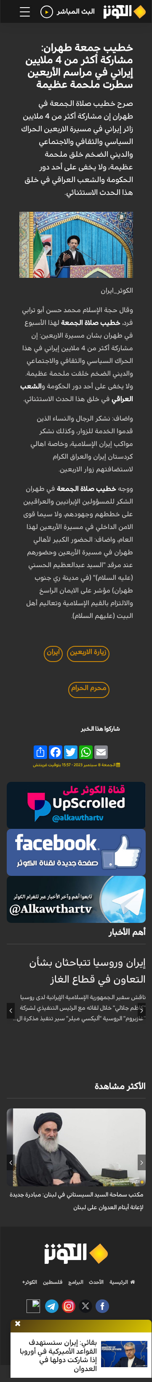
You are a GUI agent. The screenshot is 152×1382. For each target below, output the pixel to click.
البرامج (75, 1282)
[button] (142, 1010)
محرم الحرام (89, 687)
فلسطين (53, 1282)
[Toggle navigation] (25, 12)
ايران (53, 651)
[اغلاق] (18, 1324)
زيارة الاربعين (88, 651)
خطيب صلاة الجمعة (90, 322)
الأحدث (96, 1282)
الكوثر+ (29, 1282)
